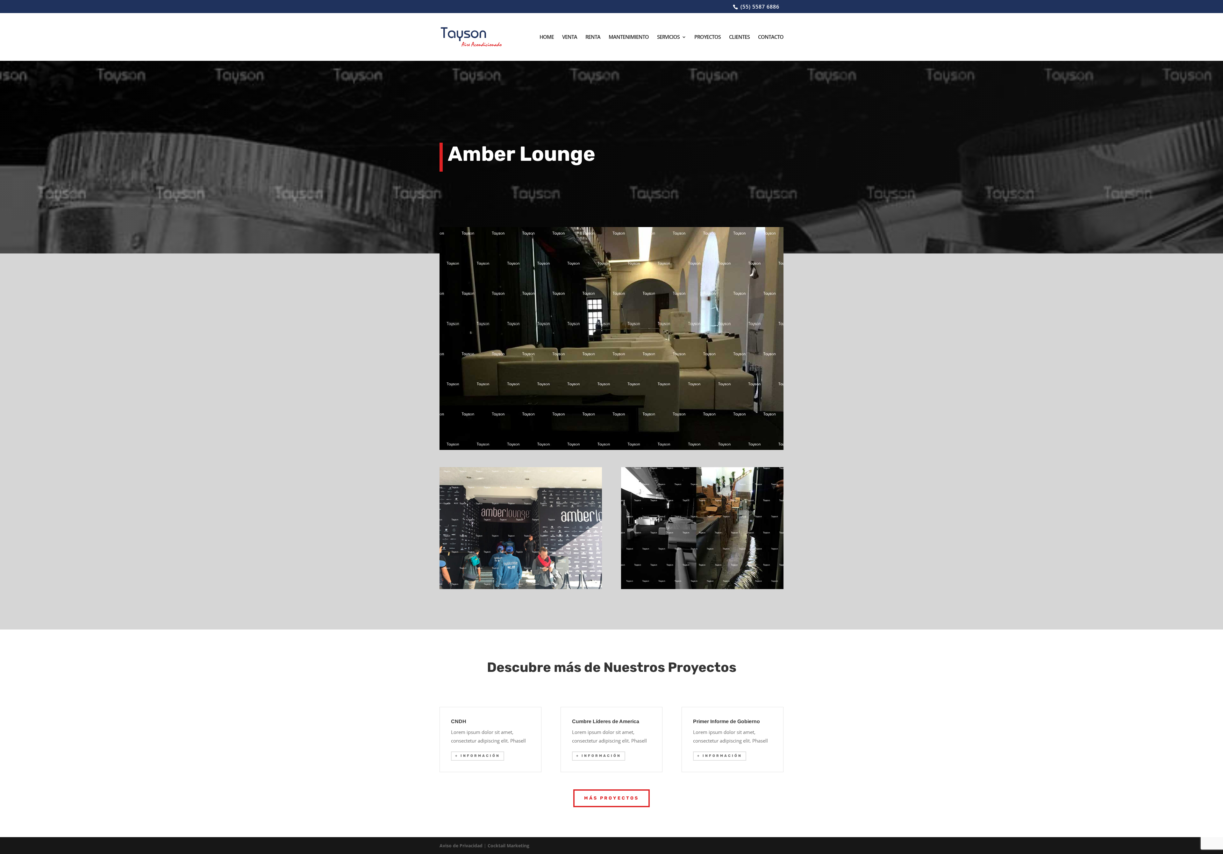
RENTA (592, 37)
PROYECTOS (707, 37)
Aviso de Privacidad (461, 846)
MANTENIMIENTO (629, 37)
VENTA (569, 37)
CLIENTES (739, 37)
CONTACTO (770, 37)
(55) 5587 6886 (759, 6)
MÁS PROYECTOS (611, 798)
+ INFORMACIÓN (477, 756)
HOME (547, 37)
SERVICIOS (668, 37)
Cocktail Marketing (508, 846)
